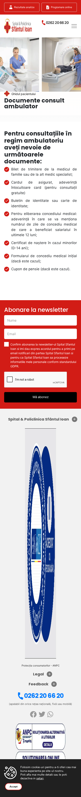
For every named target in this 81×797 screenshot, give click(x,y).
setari (39, 778)
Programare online (61, 7)
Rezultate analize (24, 7)
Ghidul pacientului (23, 94)
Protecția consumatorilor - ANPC (41, 665)
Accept (13, 786)
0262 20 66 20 (44, 695)
